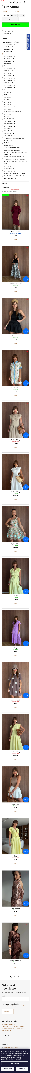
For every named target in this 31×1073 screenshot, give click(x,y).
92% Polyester (9, 68)
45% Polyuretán (10, 178)
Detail (15, 239)
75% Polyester (9, 107)
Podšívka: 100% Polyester (12, 112)
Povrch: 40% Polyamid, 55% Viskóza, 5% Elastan (15, 153)
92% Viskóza (8, 109)
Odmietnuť (8, 1069)
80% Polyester (9, 121)
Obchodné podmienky (8, 1024)
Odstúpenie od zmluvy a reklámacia (13, 1028)
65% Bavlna (9, 75)
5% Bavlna (8, 164)
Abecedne (15, 19)
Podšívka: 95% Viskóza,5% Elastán (15, 138)
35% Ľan (7, 116)
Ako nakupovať (6, 1030)
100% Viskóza (9, 51)
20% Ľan (7, 99)
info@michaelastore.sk (11, 1047)
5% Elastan (8, 47)
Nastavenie (15, 1063)
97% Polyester (9, 80)
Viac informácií (16, 1059)
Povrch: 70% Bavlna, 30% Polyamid (15, 176)
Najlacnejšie (14, 15)
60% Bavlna (8, 114)
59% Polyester (9, 126)
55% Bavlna (8, 92)
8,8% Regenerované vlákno (13, 148)
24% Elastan (9, 133)
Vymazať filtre (14, 190)
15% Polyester (9, 95)
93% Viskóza (8, 104)
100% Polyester (10, 54)
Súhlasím (22, 1069)
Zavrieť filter (15, 25)
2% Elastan (8, 66)
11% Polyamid (9, 169)
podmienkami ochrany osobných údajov (15, 1006)
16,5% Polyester (9, 145)
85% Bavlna (8, 90)
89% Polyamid (9, 171)
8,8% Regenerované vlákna (13, 150)
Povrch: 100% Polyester (12, 119)
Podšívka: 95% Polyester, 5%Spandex (16, 173)
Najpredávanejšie (6, 19)
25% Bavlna (8, 102)
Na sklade (8, 31)
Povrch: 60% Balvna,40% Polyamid (15, 161)
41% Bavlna (8, 128)
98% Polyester (9, 88)
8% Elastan (8, 71)
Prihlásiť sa (7, 1012)
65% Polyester (9, 85)
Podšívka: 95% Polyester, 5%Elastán (15, 159)
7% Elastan (8, 83)
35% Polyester (9, 78)
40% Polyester (9, 124)
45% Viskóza (9, 59)
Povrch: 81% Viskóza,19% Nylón (14, 156)
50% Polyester (9, 56)
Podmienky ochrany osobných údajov (13, 1026)
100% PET (8, 140)
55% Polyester (9, 136)
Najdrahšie (21, 15)
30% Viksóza (8, 166)
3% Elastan (8, 49)
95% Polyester (9, 44)
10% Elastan (8, 63)
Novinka (7, 33)
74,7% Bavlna (9, 143)
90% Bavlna (8, 97)
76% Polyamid (9, 131)
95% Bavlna (8, 73)
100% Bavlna (9, 61)
